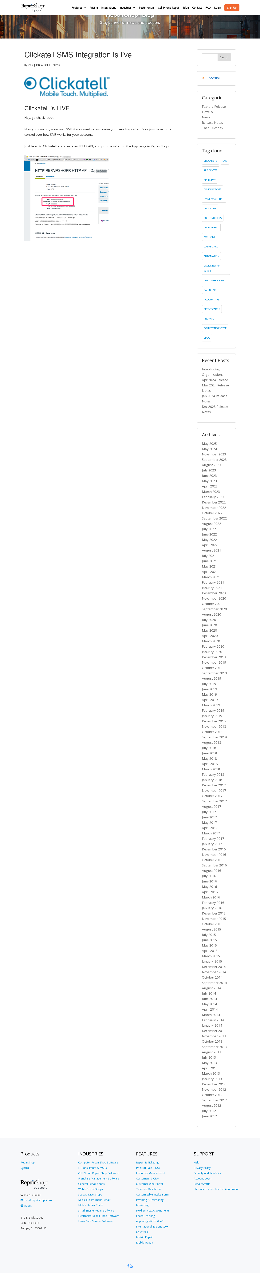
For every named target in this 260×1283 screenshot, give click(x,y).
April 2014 (210, 1009)
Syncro (25, 1168)
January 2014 (212, 1025)
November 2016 (214, 854)
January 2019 (212, 716)
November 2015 (214, 918)
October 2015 (212, 924)
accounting (211, 299)
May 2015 (209, 945)
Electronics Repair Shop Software (98, 1216)
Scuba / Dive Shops (90, 1194)
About (27, 1205)
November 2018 (214, 726)
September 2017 (214, 801)
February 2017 (213, 838)
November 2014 (214, 972)
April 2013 (210, 1068)
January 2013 (212, 1079)
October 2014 (212, 977)
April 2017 (210, 828)
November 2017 (214, 790)
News (56, 65)
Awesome (210, 237)
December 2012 (214, 1084)
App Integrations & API (150, 1221)
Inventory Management (150, 1173)
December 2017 (214, 785)
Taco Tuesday (212, 128)
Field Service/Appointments (153, 1210)
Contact (197, 7)
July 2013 (209, 1057)
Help (196, 1162)
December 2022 (214, 502)
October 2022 (212, 513)
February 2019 (213, 710)
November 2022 (214, 507)
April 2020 (210, 635)
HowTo (207, 112)
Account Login (202, 1178)
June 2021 (209, 561)
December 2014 (214, 966)
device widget (212, 189)
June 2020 (209, 625)
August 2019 (211, 678)
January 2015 (212, 961)
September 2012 (214, 1100)
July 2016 (209, 876)
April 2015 (210, 950)
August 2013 (211, 1052)
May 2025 (209, 443)
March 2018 (211, 769)
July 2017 (209, 812)
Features (77, 7)
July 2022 (209, 529)
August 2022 (211, 523)
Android (209, 318)
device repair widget (212, 268)
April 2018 (210, 764)
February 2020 (213, 646)
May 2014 (209, 1004)
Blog (186, 7)
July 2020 (209, 619)
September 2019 (214, 673)
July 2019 (209, 684)
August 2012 (211, 1105)
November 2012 (214, 1089)
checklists (210, 160)
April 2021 (210, 571)
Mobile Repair (144, 1242)
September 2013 (214, 1047)
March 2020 (211, 641)
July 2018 (209, 748)
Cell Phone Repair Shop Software (98, 1173)
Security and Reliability (207, 1173)
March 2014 (211, 1014)
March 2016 (211, 897)
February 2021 (213, 582)
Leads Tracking (145, 1216)
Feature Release (214, 106)
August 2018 (211, 742)
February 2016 (213, 902)
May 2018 (209, 758)
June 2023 (209, 475)
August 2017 (211, 806)
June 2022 (209, 534)
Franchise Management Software (98, 1178)
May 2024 (209, 449)
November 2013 (214, 1036)
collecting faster (215, 328)
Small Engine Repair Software (96, 1210)
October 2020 (212, 603)
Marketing (142, 1205)
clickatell (210, 208)
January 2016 (212, 908)
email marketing (214, 199)
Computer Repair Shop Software (98, 1162)
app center (211, 170)
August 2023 (211, 465)
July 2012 (209, 1111)
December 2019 (214, 657)
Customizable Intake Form (152, 1194)
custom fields (213, 218)
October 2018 (212, 732)
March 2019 (211, 705)
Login (217, 7)
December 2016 (214, 849)
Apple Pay (210, 179)
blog (207, 337)
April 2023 (210, 486)
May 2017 (209, 822)
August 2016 (211, 870)
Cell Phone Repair (169, 7)
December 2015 (214, 913)
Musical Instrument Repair (94, 1200)
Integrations (108, 7)
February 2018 (213, 774)
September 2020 (214, 609)
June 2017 (209, 817)
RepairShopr (28, 1162)
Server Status (202, 1184)
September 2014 (214, 982)
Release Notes (212, 122)
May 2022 (209, 539)
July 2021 (209, 555)
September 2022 (214, 518)
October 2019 (212, 668)
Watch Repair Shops (90, 1189)
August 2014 (211, 988)
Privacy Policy (202, 1168)
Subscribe (212, 78)
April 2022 (210, 545)
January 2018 (212, 780)
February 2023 (213, 497)
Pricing (94, 7)
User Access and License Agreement (216, 1189)
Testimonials (147, 7)
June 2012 (209, 1116)
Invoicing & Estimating (149, 1200)
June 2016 (209, 881)
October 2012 (212, 1095)
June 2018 (209, 753)
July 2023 (209, 470)
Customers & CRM (147, 1178)
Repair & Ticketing (147, 1162)
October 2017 (212, 796)
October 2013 (212, 1041)
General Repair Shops (91, 1184)
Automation (211, 256)
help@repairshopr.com (37, 1200)
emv (225, 160)
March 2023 (211, 491)
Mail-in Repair (144, 1237)
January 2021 (212, 587)
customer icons (214, 280)
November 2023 (214, 454)
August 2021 (211, 550)
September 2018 (214, 737)
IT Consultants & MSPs (92, 1168)
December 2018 (214, 721)
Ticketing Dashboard (149, 1189)
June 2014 (209, 998)
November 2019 (214, 662)
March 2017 (211, 833)
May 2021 (209, 566)
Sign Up (232, 7)
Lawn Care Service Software (95, 1221)
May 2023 (209, 481)
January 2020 (212, 652)
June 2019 (209, 689)
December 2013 (214, 1030)
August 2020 (211, 614)
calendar (210, 290)
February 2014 (213, 1020)
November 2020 (214, 598)
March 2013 (211, 1073)
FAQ (208, 7)
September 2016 (214, 865)
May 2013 (209, 1063)
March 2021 (211, 577)
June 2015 (209, 940)
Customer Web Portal (149, 1184)
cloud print (211, 227)
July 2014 (209, 993)
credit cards (212, 309)
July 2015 (209, 934)
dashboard (211, 246)
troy (30, 65)
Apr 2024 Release (215, 380)
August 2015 (211, 929)
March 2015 (211, 956)
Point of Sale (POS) (148, 1168)
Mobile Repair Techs (90, 1205)
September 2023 (214, 459)
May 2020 (209, 630)
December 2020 (214, 593)
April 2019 (210, 700)
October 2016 (212, 860)
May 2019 (209, 694)
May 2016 (209, 886)
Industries (126, 7)
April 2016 (210, 892)
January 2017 (212, 844)
